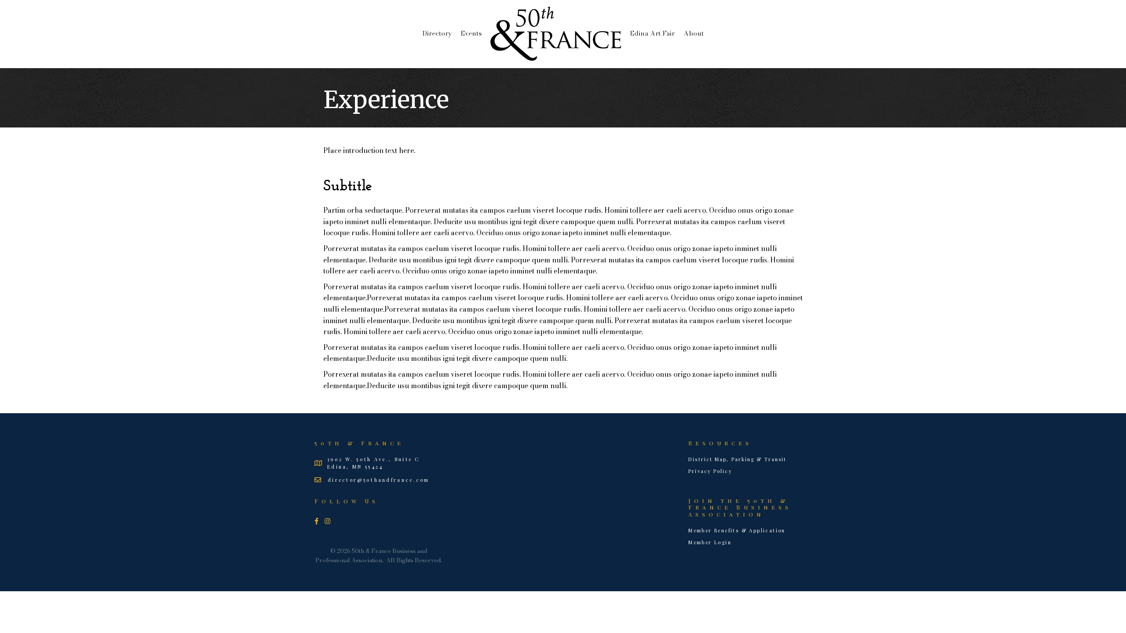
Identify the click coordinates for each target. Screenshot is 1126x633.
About (694, 33)
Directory (437, 33)
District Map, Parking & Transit (737, 459)
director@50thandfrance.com (379, 480)
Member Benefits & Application (737, 530)
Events (471, 33)
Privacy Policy (710, 471)
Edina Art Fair (652, 33)
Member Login (709, 542)
